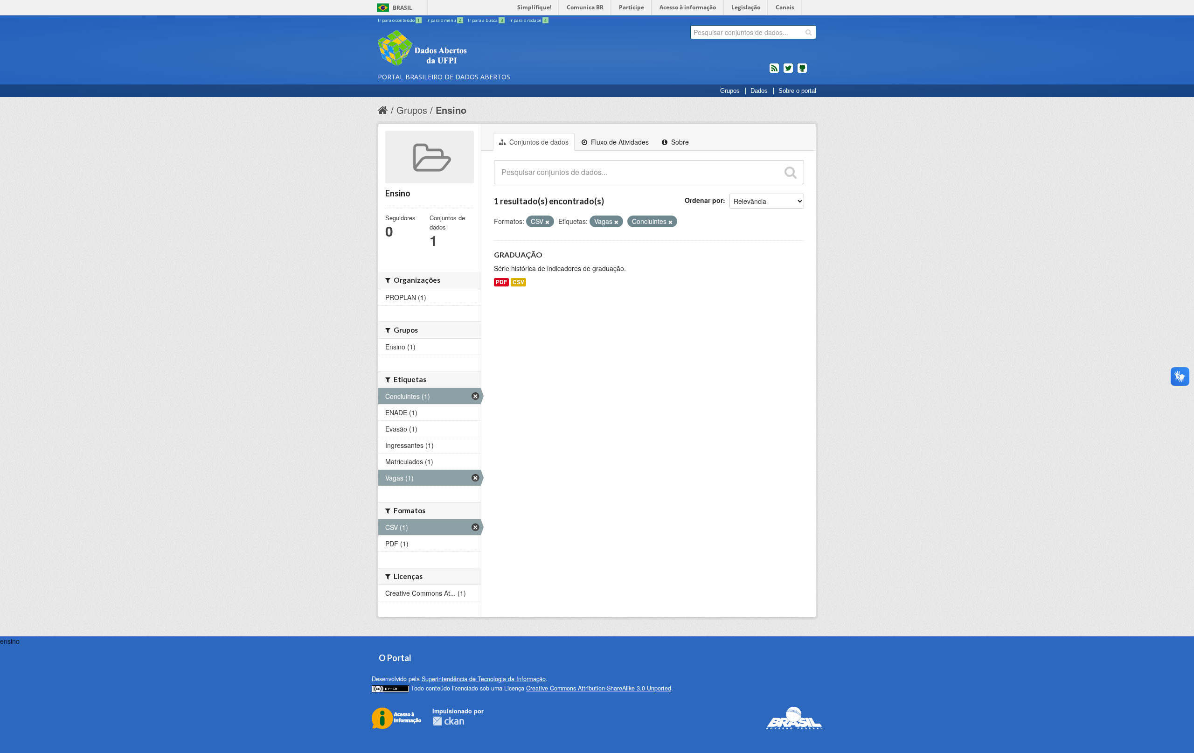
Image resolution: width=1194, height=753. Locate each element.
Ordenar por (704, 200)
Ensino (451, 110)
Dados (759, 91)
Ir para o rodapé (528, 20)
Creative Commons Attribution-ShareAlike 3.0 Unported (598, 688)
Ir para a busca (485, 20)
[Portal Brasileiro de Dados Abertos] (478, 49)
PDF (501, 282)
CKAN (448, 721)
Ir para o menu (443, 20)
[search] (808, 32)
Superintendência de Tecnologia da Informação (484, 679)
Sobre (679, 141)
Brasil (402, 8)
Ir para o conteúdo (399, 20)
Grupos (730, 91)
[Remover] (547, 221)
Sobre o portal (797, 91)
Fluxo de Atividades (619, 141)
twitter (788, 71)
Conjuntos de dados (538, 141)
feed (774, 71)
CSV (518, 282)
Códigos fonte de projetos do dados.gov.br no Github (802, 71)
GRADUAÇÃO (518, 254)
